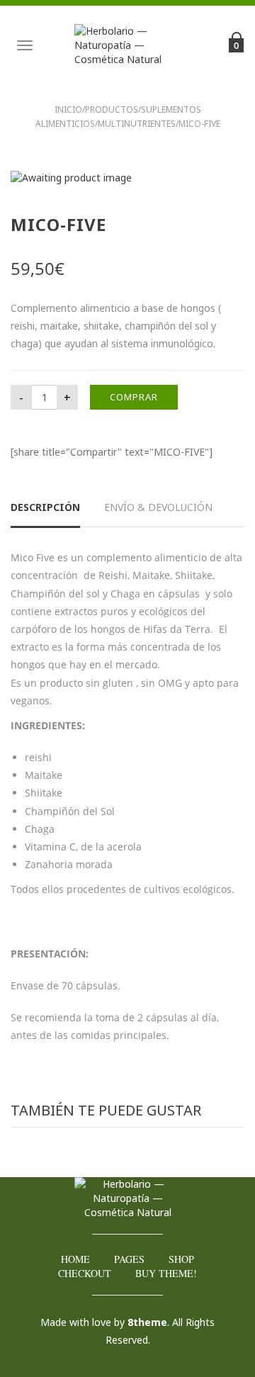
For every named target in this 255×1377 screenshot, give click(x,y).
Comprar (134, 396)
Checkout (84, 1273)
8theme (147, 1322)
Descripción (45, 507)
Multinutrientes (137, 124)
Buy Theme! (166, 1273)
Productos (111, 109)
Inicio (68, 109)
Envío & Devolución (158, 507)
